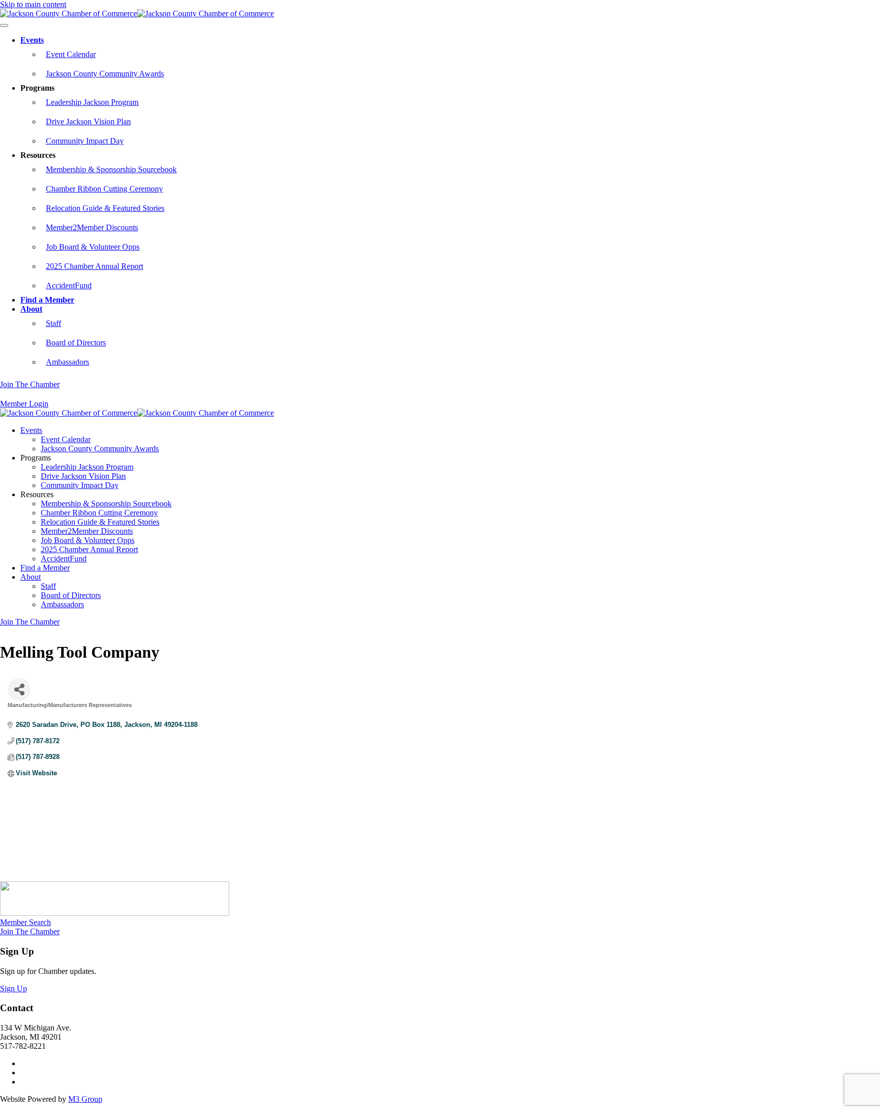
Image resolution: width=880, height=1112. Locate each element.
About (31, 309)
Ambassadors (67, 362)
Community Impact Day (85, 141)
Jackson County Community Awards (105, 73)
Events (32, 40)
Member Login (24, 403)
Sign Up (13, 988)
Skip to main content (33, 4)
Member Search (25, 922)
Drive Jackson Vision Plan (88, 121)
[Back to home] (137, 13)
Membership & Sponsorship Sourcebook (111, 169)
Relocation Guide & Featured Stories (105, 208)
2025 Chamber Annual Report (94, 266)
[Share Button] (19, 689)
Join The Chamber (30, 384)
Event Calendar (71, 54)
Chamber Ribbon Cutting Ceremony (104, 188)
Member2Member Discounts (92, 227)
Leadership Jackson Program (92, 102)
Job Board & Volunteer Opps (93, 246)
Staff (53, 323)
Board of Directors (76, 342)
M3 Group (85, 1099)
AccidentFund (69, 285)
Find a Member (47, 299)
